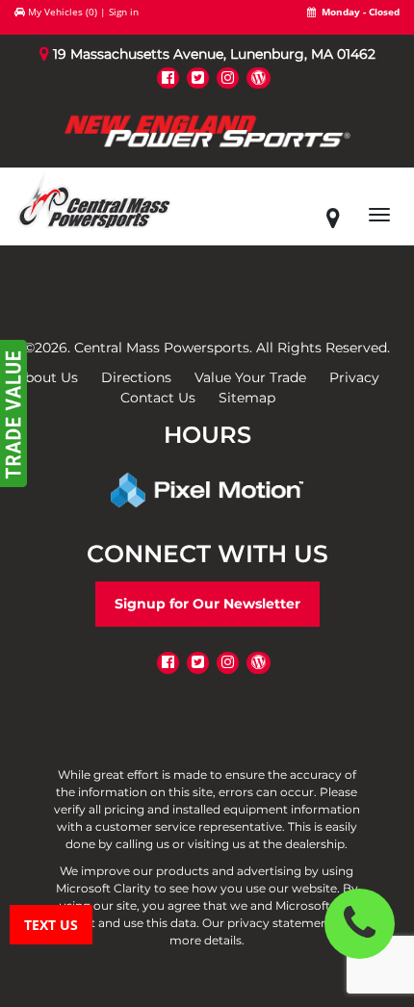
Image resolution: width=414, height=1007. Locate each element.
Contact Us (157, 397)
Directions (136, 377)
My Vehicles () (62, 11)
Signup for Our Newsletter (207, 603)
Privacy (354, 377)
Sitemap (247, 397)
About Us (46, 377)
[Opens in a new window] (168, 77)
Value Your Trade (250, 377)
